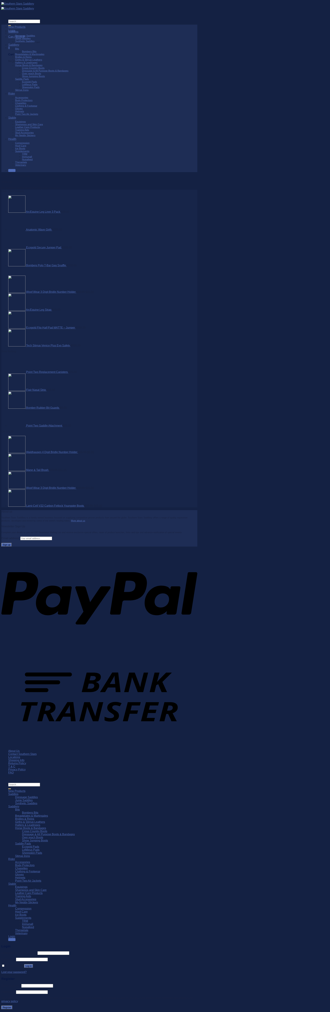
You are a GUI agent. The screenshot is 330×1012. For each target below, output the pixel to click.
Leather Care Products (27, 127)
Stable (12, 117)
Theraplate (21, 162)
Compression (22, 143)
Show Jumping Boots (33, 76)
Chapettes (20, 103)
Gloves (19, 108)
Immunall (27, 156)
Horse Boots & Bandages (28, 65)
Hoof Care (20, 145)
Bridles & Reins (23, 57)
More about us (78, 764)
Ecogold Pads (29, 81)
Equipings (20, 121)
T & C (11, 1009)
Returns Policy (17, 1006)
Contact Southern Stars (22, 997)
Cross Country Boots (33, 68)
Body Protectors (23, 100)
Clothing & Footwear (26, 105)
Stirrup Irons (22, 90)
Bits (17, 48)
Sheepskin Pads (31, 87)
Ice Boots (20, 148)
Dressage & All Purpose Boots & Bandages (45, 70)
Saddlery (13, 44)
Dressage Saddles (25, 35)
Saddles (13, 31)
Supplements (22, 151)
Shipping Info (16, 1003)
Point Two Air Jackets (26, 114)
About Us (14, 994)
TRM (24, 154)
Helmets (19, 111)
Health (12, 139)
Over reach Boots (31, 73)
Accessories (21, 97)
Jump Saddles (23, 38)
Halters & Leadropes (26, 62)
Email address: (10, 781)
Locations (14, 1000)
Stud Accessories (24, 132)
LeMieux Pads (29, 84)
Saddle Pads (22, 79)
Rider (11, 93)
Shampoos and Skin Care (29, 124)
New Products (16, 26)
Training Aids (22, 129)
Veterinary (20, 165)
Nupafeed (27, 159)
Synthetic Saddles (25, 41)
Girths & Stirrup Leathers (28, 59)
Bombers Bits (29, 51)
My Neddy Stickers (25, 135)
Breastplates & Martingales (29, 54)
